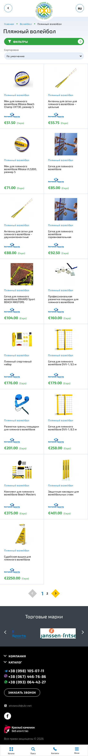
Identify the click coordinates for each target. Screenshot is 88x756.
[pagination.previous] (32, 593)
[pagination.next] (55, 593)
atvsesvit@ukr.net (18, 705)
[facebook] (7, 716)
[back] (8, 8)
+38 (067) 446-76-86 (26, 676)
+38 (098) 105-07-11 (25, 670)
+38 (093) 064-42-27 (26, 682)
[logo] (44, 11)
